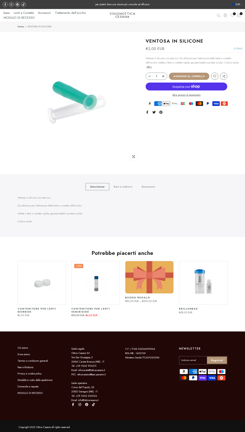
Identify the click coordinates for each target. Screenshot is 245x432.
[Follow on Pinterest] (17, 4)
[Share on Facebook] (147, 112)
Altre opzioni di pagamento (186, 95)
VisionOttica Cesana (122, 15)
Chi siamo (23, 348)
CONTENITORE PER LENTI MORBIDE (37, 310)
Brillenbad (188, 309)
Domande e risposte (28, 386)
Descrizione (97, 186)
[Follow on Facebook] (5, 4)
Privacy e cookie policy (30, 373)
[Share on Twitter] (154, 112)
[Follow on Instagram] (11, 4)
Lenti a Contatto (24, 13)
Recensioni (148, 186)
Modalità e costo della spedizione (35, 380)
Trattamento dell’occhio (70, 13)
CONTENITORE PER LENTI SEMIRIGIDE (90, 310)
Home (21, 26)
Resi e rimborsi (123, 186)
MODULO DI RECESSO (19, 17)
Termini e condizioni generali (33, 361)
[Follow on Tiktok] (23, 4)
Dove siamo (24, 354)
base (7, 13)
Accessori (44, 13)
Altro (149, 66)
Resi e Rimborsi (25, 367)
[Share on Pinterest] (160, 112)
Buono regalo (137, 297)
